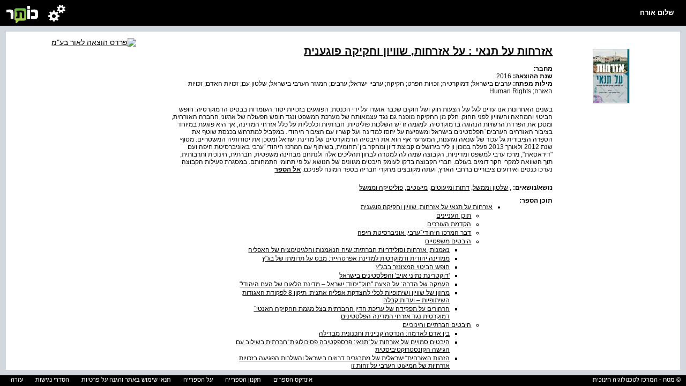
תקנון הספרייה (243, 379)
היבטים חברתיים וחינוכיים (436, 325)
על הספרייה (198, 379)
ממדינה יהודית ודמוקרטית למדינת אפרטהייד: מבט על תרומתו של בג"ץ (356, 258)
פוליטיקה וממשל (381, 187)
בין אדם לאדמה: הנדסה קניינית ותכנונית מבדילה (384, 333)
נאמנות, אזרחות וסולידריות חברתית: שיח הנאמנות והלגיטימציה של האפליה (349, 250)
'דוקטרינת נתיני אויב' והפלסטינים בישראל (394, 275)
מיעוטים (417, 187)
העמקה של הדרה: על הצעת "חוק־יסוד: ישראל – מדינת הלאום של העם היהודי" (345, 284)
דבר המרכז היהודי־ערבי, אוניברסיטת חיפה (414, 232)
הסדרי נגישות (52, 379)
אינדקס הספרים (292, 379)
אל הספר (287, 169)
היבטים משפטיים (448, 241)
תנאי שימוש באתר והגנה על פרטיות (126, 379)
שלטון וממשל (490, 187)
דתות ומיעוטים (450, 187)
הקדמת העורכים (449, 224)
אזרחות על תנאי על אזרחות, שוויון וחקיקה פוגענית (427, 207)
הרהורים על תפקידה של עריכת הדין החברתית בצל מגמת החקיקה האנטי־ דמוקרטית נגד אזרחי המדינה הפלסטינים (351, 312)
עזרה (17, 379)
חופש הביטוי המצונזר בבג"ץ (413, 267)
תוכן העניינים (453, 215)
